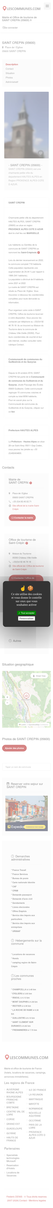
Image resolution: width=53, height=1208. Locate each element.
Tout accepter (27, 612)
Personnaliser (26, 618)
